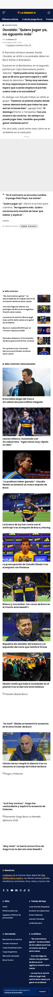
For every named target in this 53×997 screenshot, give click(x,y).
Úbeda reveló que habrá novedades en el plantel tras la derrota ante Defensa (26, 685)
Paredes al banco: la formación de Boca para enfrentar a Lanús (18, 339)
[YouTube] (12, 891)
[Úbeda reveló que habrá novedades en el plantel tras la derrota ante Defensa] (26, 667)
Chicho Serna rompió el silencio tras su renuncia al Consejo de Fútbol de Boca (25, 765)
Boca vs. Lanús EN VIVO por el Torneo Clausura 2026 (17, 329)
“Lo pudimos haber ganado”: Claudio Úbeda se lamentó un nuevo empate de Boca (25, 484)
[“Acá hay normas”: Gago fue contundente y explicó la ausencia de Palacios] (26, 786)
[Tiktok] (24, 891)
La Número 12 (11, 39)
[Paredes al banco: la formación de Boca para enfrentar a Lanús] (43, 341)
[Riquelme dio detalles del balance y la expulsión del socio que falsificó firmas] (26, 627)
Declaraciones (11, 25)
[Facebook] (4, 891)
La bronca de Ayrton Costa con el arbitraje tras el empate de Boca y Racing (26, 526)
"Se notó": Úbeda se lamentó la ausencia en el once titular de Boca (25, 725)
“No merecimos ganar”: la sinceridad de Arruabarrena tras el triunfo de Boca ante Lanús (19, 299)
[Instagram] (20, 891)
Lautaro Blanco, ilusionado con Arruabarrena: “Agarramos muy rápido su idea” (25, 441)
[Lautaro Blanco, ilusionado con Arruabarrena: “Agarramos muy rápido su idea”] (26, 422)
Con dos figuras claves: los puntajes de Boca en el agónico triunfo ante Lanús (18, 309)
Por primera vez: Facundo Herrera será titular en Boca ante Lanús (16, 351)
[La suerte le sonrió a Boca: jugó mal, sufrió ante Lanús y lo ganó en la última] (43, 320)
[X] (7, 891)
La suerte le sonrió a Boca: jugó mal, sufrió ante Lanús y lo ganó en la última (18, 320)
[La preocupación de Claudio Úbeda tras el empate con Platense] (26, 547)
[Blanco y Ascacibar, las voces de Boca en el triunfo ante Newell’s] (26, 587)
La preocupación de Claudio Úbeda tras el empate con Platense (25, 566)
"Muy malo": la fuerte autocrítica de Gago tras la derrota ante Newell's (23, 848)
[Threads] (28, 891)
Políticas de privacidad (13, 993)
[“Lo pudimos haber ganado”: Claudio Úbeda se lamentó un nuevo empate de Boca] (26, 464)
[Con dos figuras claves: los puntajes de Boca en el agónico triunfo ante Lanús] (43, 309)
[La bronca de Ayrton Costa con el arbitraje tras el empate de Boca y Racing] (26, 507)
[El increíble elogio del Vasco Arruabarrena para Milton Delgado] (26, 382)
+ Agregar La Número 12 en (17, 45)
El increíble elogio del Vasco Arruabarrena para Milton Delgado (23, 400)
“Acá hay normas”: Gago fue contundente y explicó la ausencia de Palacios (24, 806)
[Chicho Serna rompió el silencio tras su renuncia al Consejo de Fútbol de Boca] (26, 746)
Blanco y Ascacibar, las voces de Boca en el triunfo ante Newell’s (26, 606)
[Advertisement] (26, 4)
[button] (42, 992)
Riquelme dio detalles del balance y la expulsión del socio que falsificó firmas (25, 645)
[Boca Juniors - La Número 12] (26, 13)
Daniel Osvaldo (29, 226)
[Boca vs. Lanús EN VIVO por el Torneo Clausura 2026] (43, 330)
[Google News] (16, 891)
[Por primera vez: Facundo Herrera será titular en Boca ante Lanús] (43, 351)
